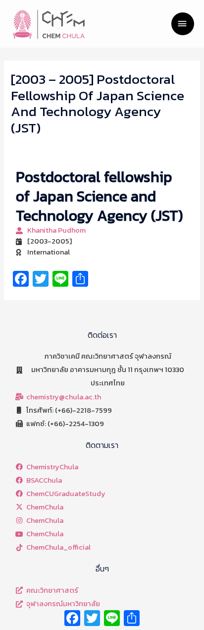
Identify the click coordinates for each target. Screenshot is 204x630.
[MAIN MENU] (182, 23)
